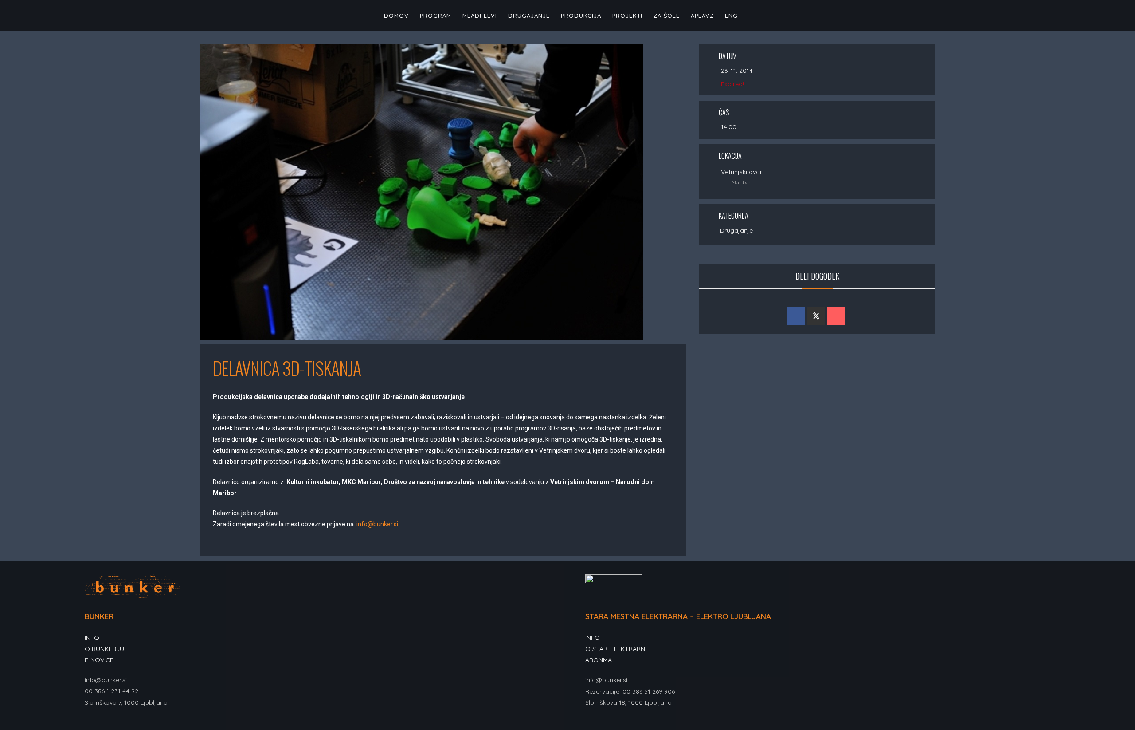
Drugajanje (736, 230)
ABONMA (598, 660)
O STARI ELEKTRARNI (615, 649)
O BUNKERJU (104, 649)
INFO (92, 638)
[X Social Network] (816, 316)
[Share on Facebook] (796, 316)
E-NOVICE (99, 660)
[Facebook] (90, 723)
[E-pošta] (836, 316)
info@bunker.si (377, 524)
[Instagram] (100, 723)
